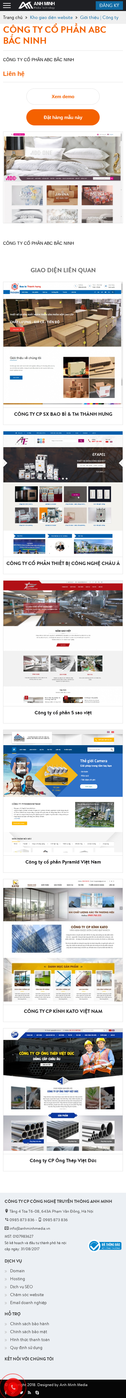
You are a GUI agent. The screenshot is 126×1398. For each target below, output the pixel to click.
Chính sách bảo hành (29, 1323)
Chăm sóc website (27, 1294)
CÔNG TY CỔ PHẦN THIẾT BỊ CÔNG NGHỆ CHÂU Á (63, 563)
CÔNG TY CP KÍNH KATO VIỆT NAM (63, 1011)
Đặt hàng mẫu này (63, 117)
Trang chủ (13, 17)
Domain (17, 1270)
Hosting (17, 1278)
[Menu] (7, 5)
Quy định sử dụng (26, 1347)
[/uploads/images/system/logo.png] (36, 5)
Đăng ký (109, 5)
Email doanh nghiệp (28, 1302)
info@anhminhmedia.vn (29, 1228)
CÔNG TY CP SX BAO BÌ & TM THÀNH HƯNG (63, 414)
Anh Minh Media (73, 1384)
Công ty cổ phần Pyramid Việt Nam (63, 861)
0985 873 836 (22, 1219)
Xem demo (63, 96)
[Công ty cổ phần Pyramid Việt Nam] (63, 791)
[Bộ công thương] (104, 1245)
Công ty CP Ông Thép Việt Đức (63, 1160)
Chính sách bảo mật (28, 1331)
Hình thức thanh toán (30, 1339)
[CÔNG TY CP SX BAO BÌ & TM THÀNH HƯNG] (63, 343)
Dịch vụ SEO (21, 1286)
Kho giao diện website (51, 17)
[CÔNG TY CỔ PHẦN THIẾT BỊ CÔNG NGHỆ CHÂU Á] (63, 492)
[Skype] (37, 1393)
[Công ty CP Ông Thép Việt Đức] (63, 1089)
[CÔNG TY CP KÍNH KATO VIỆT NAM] (63, 940)
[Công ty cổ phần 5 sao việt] (63, 642)
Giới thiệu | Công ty (99, 17)
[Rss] (29, 1393)
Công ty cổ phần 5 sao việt (63, 712)
